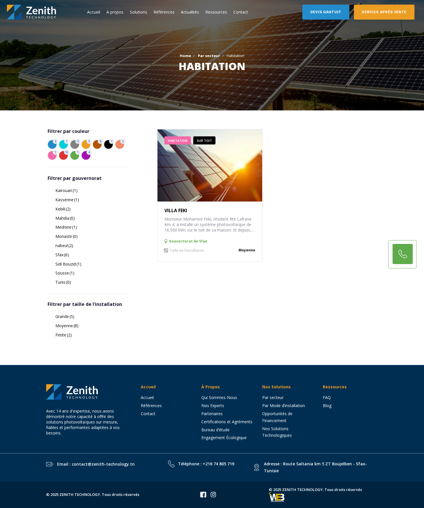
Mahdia (65, 218)
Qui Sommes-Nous (219, 397)
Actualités (190, 12)
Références (164, 12)
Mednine (66, 227)
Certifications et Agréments (226, 421)
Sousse (64, 273)
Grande (64, 316)
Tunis (63, 282)
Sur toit (204, 140)
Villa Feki (175, 210)
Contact (240, 12)
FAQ (327, 397)
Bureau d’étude (215, 429)
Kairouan (66, 190)
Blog (327, 405)
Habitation (177, 140)
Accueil (93, 12)
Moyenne (66, 325)
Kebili (63, 209)
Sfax (62, 254)
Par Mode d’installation (283, 405)
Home (185, 55)
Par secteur (209, 55)
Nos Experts (212, 405)
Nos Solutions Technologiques (279, 432)
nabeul (64, 245)
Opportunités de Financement (277, 417)
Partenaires (212, 413)
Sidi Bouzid (68, 264)
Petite (63, 335)
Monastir (66, 236)
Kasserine (67, 199)
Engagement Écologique (224, 437)
